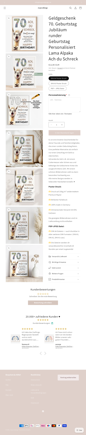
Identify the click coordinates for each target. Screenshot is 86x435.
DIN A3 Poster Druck (59, 83)
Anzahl (51, 120)
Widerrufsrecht (36, 385)
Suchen (8, 380)
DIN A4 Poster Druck (59, 78)
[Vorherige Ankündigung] (4, 2)
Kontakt (8, 390)
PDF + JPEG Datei (57, 88)
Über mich (9, 395)
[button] (4, 7)
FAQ (7, 385)
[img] (43, 320)
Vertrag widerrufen (68, 377)
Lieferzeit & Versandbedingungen (38, 391)
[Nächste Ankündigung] (81, 2)
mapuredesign (14, 430)
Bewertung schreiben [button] (43, 302)
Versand (60, 68)
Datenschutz (35, 380)
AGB (32, 398)
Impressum (35, 403)
